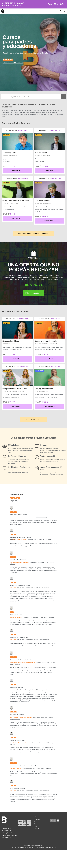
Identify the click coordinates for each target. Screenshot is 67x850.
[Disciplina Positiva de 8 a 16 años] (17, 377)
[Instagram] (51, 820)
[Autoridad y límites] (17, 141)
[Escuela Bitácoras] (2, 11)
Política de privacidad (38, 847)
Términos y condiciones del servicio (21, 847)
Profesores (37, 821)
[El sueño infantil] (49, 141)
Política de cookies (50, 847)
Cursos (36, 824)
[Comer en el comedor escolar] (49, 330)
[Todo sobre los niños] (49, 189)
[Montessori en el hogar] (17, 330)
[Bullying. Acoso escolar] (49, 377)
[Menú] (64, 11)
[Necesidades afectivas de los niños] (17, 189)
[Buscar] (63, 96)
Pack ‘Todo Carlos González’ (18, 539)
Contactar (36, 828)
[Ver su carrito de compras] (60, 11)
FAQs (35, 826)
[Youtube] (58, 820)
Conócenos (37, 819)
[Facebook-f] (54, 820)
